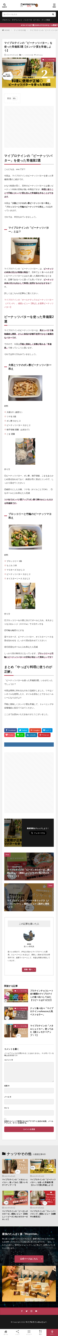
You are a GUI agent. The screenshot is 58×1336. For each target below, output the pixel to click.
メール (7, 1097)
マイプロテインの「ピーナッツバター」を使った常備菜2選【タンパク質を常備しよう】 (43, 1182)
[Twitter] (23, 730)
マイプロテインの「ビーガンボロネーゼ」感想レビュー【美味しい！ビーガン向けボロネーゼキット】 (15, 1215)
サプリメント (17, 20)
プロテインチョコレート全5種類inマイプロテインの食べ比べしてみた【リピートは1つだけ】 (41, 995)
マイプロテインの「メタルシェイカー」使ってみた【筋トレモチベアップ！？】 (41, 1030)
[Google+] (35, 730)
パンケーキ (28, 20)
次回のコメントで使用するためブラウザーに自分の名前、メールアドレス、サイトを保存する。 (28, 1122)
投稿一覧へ (28, 969)
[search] (53, 14)
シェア (17, 1334)
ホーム (6, 1334)
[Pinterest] (44, 735)
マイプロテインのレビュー (36, 1322)
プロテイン (6, 20)
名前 (7, 1086)
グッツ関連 (46, 20)
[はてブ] (47, 730)
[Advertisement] (29, 125)
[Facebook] (10, 730)
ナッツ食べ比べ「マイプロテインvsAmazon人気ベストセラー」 (41, 1011)
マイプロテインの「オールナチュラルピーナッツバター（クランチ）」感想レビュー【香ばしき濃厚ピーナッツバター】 (28, 303)
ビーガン (36, 20)
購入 (40, 1334)
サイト (6, 1108)
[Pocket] (9, 735)
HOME (7, 30)
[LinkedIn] (31, 735)
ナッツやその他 (20, 30)
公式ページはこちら (29, 1259)
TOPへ (52, 1334)
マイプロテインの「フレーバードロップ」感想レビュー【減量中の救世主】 (43, 1214)
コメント (8, 1060)
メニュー (29, 1334)
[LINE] (20, 735)
